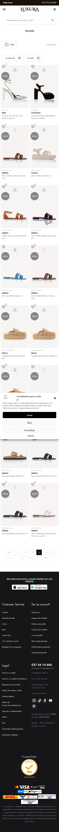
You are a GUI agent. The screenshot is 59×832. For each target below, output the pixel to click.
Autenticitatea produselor (41, 647)
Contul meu (6, 635)
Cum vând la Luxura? (10, 641)
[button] (55, 398)
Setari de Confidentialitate (12, 711)
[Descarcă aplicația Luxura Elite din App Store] (20, 587)
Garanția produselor (39, 652)
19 (23, 558)
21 (37, 558)
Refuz (29, 422)
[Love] (4, 68)
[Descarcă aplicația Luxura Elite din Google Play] (39, 587)
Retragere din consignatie (11, 647)
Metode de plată (8, 618)
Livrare (4, 624)
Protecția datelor (8, 696)
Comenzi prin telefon (39, 629)
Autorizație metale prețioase (12, 729)
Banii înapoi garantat (39, 641)
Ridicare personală (39, 624)
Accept (29, 415)
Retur (4, 629)
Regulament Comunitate (11, 685)
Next (45, 558)
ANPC (4, 717)
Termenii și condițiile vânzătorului (14, 679)
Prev (9, 552)
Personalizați (29, 430)
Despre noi (36, 612)
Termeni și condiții (9, 673)
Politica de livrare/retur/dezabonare (11, 704)
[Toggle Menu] (4, 9)
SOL (3, 723)
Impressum (31, 436)
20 (30, 558)
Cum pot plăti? (37, 635)
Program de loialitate (39, 618)
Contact (5, 612)
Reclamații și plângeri (10, 735)
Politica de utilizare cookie (12, 690)
